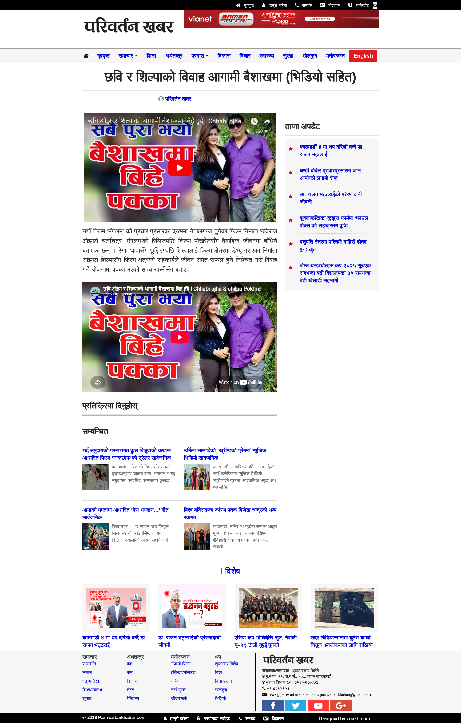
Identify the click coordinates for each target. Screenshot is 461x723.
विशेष (232, 571)
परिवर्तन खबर (178, 99)
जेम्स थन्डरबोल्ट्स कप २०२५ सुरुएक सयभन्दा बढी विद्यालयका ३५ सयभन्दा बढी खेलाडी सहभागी (335, 273)
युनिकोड (362, 5)
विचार (245, 56)
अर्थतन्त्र (173, 56)
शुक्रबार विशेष (226, 663)
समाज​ (87, 672)
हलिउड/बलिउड (183, 672)
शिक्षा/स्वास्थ (92, 689)
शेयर (130, 689)
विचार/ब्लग (223, 681)
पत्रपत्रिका (91, 681)
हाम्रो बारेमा (277, 5)
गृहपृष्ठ (248, 5)
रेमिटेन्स (133, 698)
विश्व (218, 672)
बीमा (130, 672)
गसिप (175, 681)
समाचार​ (126, 56)
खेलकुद (310, 56)
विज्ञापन (333, 5)
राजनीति (89, 663)
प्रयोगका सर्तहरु (216, 718)
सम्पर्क (306, 5)
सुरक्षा (288, 56)
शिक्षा (151, 56)
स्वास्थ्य (267, 56)
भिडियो (220, 698)
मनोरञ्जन (335, 56)
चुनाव (86, 698)
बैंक (129, 663)
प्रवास (198, 56)
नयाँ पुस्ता (178, 689)
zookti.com (358, 718)
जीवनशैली (179, 698)
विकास (224, 56)
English (363, 56)
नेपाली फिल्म (181, 663)
